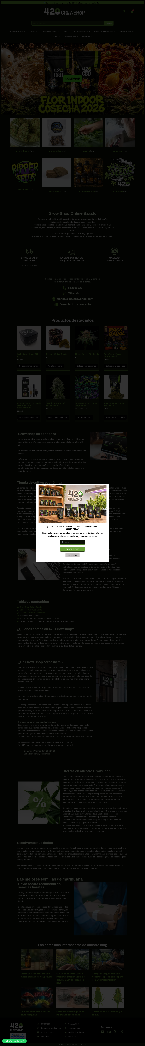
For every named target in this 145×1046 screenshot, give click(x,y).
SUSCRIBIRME (72, 549)
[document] (72, 523)
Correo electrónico (68, 537)
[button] (14, 1041)
